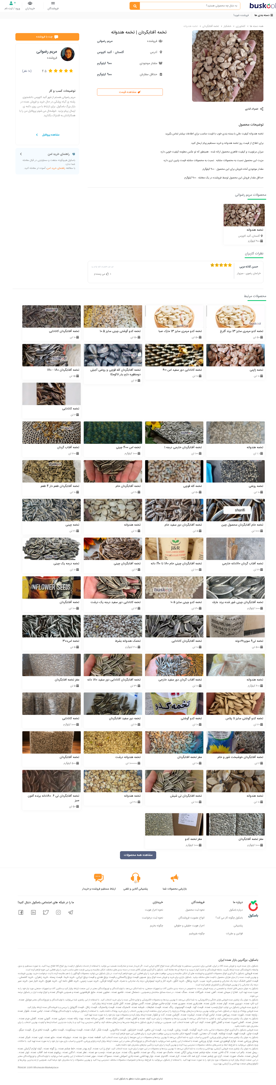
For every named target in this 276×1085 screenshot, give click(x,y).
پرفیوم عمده (54, 1052)
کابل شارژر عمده (114, 1003)
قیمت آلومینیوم (182, 1007)
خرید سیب (205, 981)
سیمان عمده (224, 992)
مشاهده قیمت (128, 92)
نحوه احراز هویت (154, 910)
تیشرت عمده (187, 1015)
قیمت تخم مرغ (40, 1030)
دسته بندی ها (262, 15)
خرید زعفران (41, 977)
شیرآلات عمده (195, 992)
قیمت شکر (102, 1030)
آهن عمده (210, 992)
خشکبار (227, 26)
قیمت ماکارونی (117, 1030)
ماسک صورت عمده (233, 1056)
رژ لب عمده (99, 1048)
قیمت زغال (91, 1007)
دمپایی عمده (58, 1018)
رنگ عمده (167, 1007)
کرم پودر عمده (83, 1048)
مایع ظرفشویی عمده (84, 992)
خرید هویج (51, 981)
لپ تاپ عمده (251, 1003)
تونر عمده (23, 1052)
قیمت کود (197, 1007)
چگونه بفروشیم (196, 933)
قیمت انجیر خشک (248, 981)
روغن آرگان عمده (183, 1052)
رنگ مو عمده (148, 1052)
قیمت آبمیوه (191, 1033)
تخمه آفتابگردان (210, 26)
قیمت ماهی (57, 1030)
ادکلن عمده (68, 1052)
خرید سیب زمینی (89, 981)
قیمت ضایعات (153, 1007)
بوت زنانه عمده (75, 1018)
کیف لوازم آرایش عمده (30, 1048)
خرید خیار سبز (36, 981)
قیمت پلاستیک (106, 1007)
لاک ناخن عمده (219, 1052)
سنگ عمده (181, 992)
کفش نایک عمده (114, 1018)
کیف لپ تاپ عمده (193, 1022)
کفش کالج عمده (213, 1022)
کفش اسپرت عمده (234, 1022)
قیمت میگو (24, 1030)
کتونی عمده (43, 1018)
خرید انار (166, 981)
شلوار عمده (23, 1011)
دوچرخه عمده (63, 1037)
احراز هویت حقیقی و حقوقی (189, 926)
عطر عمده (81, 1052)
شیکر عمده (24, 1037)
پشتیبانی (238, 926)
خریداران (30, 8)
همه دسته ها (256, 26)
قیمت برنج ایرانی (84, 977)
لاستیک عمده (122, 1007)
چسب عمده (211, 1007)
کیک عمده (89, 1030)
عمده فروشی (251, 973)
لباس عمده (36, 1011)
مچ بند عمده (79, 1037)
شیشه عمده (137, 1007)
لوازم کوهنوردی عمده (224, 1041)
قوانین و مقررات (234, 933)
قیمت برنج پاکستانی (128, 977)
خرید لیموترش (152, 981)
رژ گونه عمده (50, 1048)
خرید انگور (178, 981)
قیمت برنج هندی (105, 977)
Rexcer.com (25, 1067)
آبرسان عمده (251, 1056)
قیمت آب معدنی (208, 1033)
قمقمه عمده (94, 1037)
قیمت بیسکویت (73, 1030)
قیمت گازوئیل (76, 1007)
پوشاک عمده (51, 1011)
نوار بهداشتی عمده (143, 1056)
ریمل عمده (251, 1052)
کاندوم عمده (161, 1056)
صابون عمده (103, 992)
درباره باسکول (236, 910)
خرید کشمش (25, 977)
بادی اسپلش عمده (123, 1056)
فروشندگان (53, 8)
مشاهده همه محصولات (138, 855)
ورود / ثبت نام (12, 8)
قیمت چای (252, 1033)
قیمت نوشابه (225, 1033)
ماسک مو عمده (164, 1052)
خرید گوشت (195, 1030)
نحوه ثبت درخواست (152, 918)
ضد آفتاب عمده (38, 1052)
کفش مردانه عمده (94, 1018)
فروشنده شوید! (241, 15)
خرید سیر (22, 981)
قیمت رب (167, 1030)
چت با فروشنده (44, 37)
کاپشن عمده (172, 1015)
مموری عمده (178, 1003)
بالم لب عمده (236, 1052)
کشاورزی (240, 26)
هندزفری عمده (194, 1003)
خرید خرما (68, 977)
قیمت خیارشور (135, 1030)
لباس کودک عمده (205, 1015)
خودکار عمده (56, 992)
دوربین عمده (235, 1003)
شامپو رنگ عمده (130, 1052)
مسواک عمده (104, 1056)
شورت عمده (237, 1015)
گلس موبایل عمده (134, 1003)
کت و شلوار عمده (155, 1015)
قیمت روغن (181, 1030)
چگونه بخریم (156, 926)
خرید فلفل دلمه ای (68, 981)
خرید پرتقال (191, 981)
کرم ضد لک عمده (190, 1056)
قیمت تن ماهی (152, 1030)
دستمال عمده (132, 992)
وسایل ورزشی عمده (247, 1041)
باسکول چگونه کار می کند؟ (229, 918)
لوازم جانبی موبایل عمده (157, 1003)
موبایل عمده (25, 1000)
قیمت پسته (55, 977)
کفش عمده (131, 1018)
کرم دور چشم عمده (211, 1056)
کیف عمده (145, 1018)
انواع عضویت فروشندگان (191, 918)
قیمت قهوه (239, 1033)
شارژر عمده (209, 1003)
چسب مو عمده (96, 1052)
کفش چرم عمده (27, 1018)
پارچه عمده (251, 1015)
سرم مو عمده (113, 1052)
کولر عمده (221, 1003)
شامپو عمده (117, 992)
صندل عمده (251, 1022)
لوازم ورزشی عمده (202, 1041)
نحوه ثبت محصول (195, 910)
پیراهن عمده (223, 1015)
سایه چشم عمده (201, 1052)
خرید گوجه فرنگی (109, 981)
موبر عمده (90, 1056)
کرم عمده (174, 1056)
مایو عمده (49, 1037)
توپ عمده (37, 1037)
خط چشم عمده (66, 1048)
